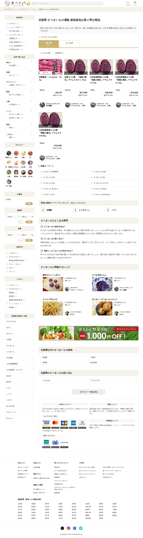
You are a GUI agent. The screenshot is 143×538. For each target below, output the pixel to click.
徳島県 (60, 515)
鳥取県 (101, 512)
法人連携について (38, 489)
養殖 (12, 268)
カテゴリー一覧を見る (88, 392)
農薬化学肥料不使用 (17, 260)
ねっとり (13, 75)
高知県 (101, 515)
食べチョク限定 (16, 95)
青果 (12, 127)
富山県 (115, 506)
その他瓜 (9, 358)
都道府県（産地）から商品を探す (30, 499)
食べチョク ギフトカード (87, 474)
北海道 (20, 504)
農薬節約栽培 (15, 257)
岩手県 (47, 504)
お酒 (30, 167)
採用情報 (57, 493)
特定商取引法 (58, 484)
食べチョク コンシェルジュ (87, 470)
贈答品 (12, 292)
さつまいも (10, 346)
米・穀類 (23, 176)
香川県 (74, 515)
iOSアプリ (82, 477)
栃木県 (20, 506)
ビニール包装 (15, 304)
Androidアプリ (107, 477)
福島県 (101, 504)
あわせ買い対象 (16, 35)
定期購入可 (59, 53)
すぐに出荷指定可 (16, 46)
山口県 (47, 515)
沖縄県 (101, 518)
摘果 (12, 137)
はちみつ (16, 167)
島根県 (115, 512)
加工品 (30, 176)
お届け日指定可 (16, 42)
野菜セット (9, 157)
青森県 (33, 504)
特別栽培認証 (15, 289)
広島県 (33, 515)
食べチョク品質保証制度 (123, 425)
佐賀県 (20, 518)
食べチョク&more (108, 474)
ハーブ (8, 394)
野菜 (16, 157)
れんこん (9, 418)
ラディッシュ (11, 412)
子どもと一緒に (16, 114)
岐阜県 (74, 509)
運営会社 (57, 467)
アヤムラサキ (95, 380)
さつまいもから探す (49, 37)
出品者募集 (36, 467)
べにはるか (46, 380)
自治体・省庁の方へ (39, 492)
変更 (29, 203)
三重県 (115, 509)
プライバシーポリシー (61, 480)
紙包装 (12, 307)
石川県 (20, 509)
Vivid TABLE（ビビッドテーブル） (114, 467)
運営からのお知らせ (60, 474)
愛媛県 (87, 515)
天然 (12, 271)
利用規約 (57, 477)
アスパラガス (11, 321)
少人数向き (14, 104)
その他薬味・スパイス (14, 370)
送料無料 (13, 24)
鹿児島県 (93, 362)
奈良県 (74, 512)
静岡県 (87, 509)
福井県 (33, 509)
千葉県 (92, 357)
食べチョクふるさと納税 (87, 467)
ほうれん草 (10, 406)
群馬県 (33, 506)
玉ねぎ (8, 376)
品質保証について (23, 474)
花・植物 (9, 186)
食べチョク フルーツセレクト (112, 470)
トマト (8, 388)
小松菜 (8, 339)
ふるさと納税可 (16, 27)
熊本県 (47, 518)
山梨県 (47, 509)
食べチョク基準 (23, 470)
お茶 (9, 176)
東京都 (74, 506)
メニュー (135, 5)
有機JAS (13, 285)
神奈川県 (88, 506)
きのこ (8, 327)
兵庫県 (60, 512)
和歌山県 (88, 512)
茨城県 (44, 357)
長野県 (60, 509)
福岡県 (115, 515)
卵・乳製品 (9, 167)
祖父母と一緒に (16, 118)
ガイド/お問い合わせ (60, 470)
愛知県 (101, 509)
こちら (51, 411)
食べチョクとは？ (23, 467)
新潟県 (101, 506)
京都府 (33, 512)
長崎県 (33, 518)
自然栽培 (13, 253)
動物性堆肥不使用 (16, 300)
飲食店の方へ (22, 477)
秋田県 (74, 504)
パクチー (9, 400)
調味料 (16, 176)
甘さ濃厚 (13, 65)
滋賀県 (20, 512)
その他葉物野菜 (12, 364)
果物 (23, 157)
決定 (29, 222)
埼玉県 (47, 506)
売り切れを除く (16, 31)
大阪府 (47, 512)
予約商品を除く (16, 49)
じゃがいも (10, 352)
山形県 (87, 504)
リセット (20, 222)
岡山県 (20, 515)
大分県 (60, 518)
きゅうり (9, 333)
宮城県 (60, 504)
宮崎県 (44, 362)
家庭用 (12, 296)
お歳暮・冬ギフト (16, 85)
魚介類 (23, 167)
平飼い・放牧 (15, 264)
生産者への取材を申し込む (41, 478)
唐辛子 (8, 382)
